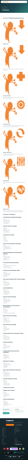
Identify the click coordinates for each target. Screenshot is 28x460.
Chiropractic (3, 431)
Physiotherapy (3, 430)
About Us (3, 439)
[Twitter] (15, 444)
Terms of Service (21, 458)
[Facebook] (16, 444)
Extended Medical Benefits (17, 430)
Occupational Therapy (4, 436)
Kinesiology (3, 432)
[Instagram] (21, 444)
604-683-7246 (21, 410)
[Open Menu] (26, 1)
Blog (2, 441)
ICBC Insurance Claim (16, 431)
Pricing (15, 432)
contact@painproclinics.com (17, 441)
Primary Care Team (16, 429)
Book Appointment (6, 413)
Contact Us (15, 439)
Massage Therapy (4, 429)
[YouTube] (19, 444)
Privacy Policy (17, 458)
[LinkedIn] (18, 444)
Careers (3, 440)
